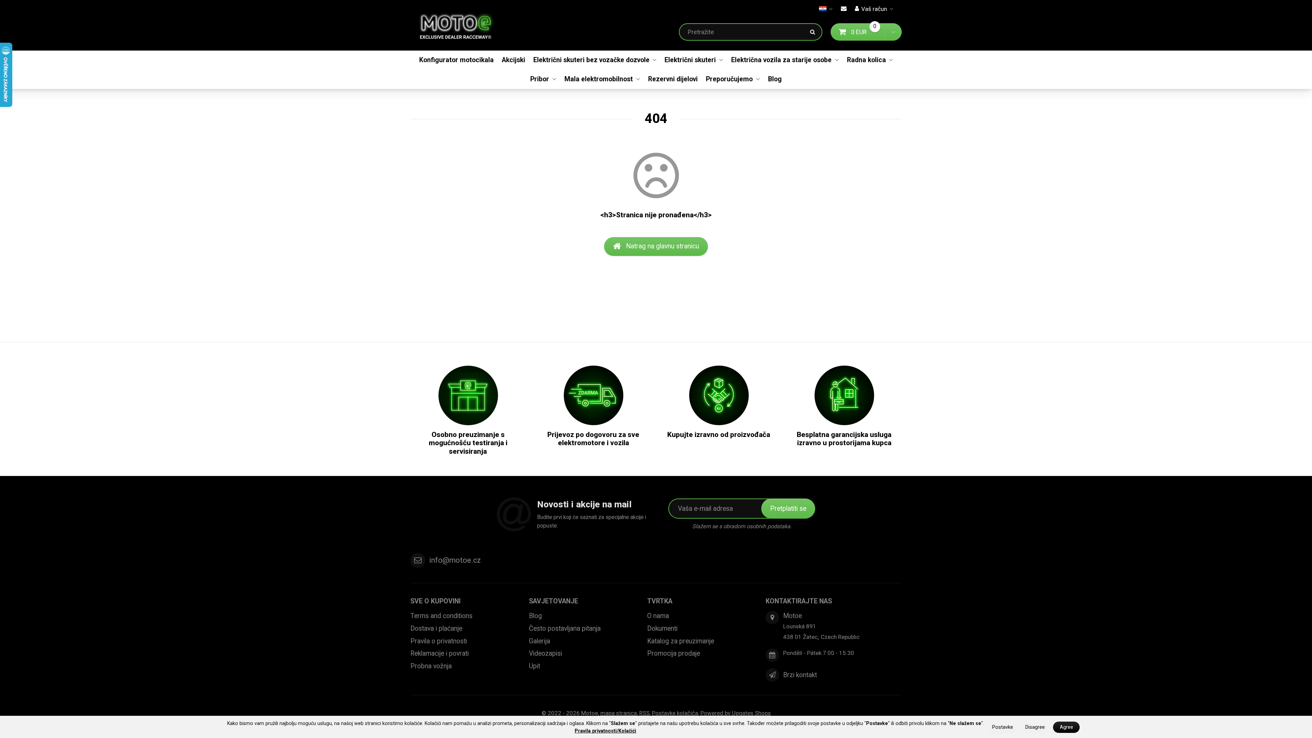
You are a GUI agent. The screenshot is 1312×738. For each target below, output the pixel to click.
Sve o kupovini (435, 601)
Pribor (539, 79)
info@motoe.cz (455, 560)
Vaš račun (874, 8)
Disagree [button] (1035, 727)
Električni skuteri (690, 60)
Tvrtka (659, 601)
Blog (775, 79)
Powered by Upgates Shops (735, 713)
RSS (644, 713)
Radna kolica (866, 60)
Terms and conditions (441, 616)
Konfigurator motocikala (456, 60)
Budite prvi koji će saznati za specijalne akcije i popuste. (591, 521)
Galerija (539, 641)
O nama (658, 616)
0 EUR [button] (868, 31)
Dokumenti (662, 628)
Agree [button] (1066, 727)
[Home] (460, 25)
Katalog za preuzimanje (680, 641)
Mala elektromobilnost (598, 79)
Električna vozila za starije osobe (781, 60)
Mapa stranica (618, 713)
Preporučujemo (729, 79)
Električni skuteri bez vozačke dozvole (591, 60)
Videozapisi (545, 653)
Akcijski (513, 60)
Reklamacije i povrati (439, 653)
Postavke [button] (1002, 727)
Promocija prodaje (673, 653)
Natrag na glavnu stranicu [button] (662, 246)
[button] (893, 32)
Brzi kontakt (800, 675)
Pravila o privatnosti (438, 641)
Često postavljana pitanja (565, 628)
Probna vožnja (431, 666)
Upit (534, 666)
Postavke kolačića (675, 713)
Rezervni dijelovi (673, 79)
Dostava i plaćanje (436, 628)
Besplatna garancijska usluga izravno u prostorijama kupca (844, 438)
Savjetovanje (553, 601)
